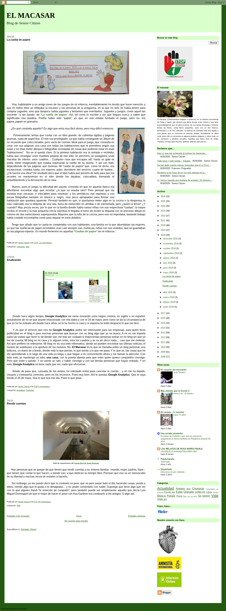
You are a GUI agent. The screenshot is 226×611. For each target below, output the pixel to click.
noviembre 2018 (171, 243)
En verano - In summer (172, 412)
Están (179, 491)
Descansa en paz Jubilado (173, 472)
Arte (188, 489)
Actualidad (21, 390)
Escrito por (169, 492)
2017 (163, 313)
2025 (163, 201)
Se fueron (204, 495)
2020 (163, 225)
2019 (163, 230)
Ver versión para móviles (76, 521)
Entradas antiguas (136, 516)
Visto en (162, 499)
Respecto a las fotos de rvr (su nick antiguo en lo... (181, 172)
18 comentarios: (44, 502)
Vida (27, 247)
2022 (163, 215)
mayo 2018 (168, 272)
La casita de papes (18, 39)
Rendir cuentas (16, 403)
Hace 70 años (179, 415)
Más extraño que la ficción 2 (175, 391)
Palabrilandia (167, 459)
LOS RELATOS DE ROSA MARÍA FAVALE (182, 449)
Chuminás (21, 247)
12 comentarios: (45, 243)
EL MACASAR (31, 15)
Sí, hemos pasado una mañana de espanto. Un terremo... (184, 180)
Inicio (78, 516)
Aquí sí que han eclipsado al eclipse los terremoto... (182, 153)
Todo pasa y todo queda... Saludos (174, 161)
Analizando (14, 259)
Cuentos (160, 492)
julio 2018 (168, 263)
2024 (163, 206)
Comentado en (212, 489)
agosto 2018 (169, 258)
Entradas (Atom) (28, 529)
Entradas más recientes (18, 516)
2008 (163, 356)
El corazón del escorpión (173, 369)
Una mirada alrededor (172, 433)
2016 (163, 318)
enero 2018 (168, 307)
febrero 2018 (169, 302)
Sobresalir (165, 462)
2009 (163, 352)
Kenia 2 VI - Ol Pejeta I (183, 393)
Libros (209, 492)
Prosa (179, 496)
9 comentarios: (44, 386)
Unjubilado (166, 469)
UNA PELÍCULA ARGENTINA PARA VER (179, 451)
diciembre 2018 (170, 238)
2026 (163, 196)
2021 (163, 220)
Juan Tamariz (179, 372)
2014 (163, 328)
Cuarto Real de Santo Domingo (86, 463)
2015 (163, 323)
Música (161, 495)
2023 (163, 210)
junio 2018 (168, 267)
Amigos (180, 488)
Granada (189, 491)
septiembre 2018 (171, 253)
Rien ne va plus (190, 496)
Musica (215, 492)
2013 (163, 332)
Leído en (200, 491)
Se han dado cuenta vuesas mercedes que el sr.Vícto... (184, 165)
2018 (163, 235)
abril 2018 (168, 292)
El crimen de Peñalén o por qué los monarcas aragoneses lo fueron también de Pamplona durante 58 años (185, 439)
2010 (163, 347)
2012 (163, 337)
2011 (163, 342)
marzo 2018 (169, 297)
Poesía (171, 495)
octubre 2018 (169, 248)
